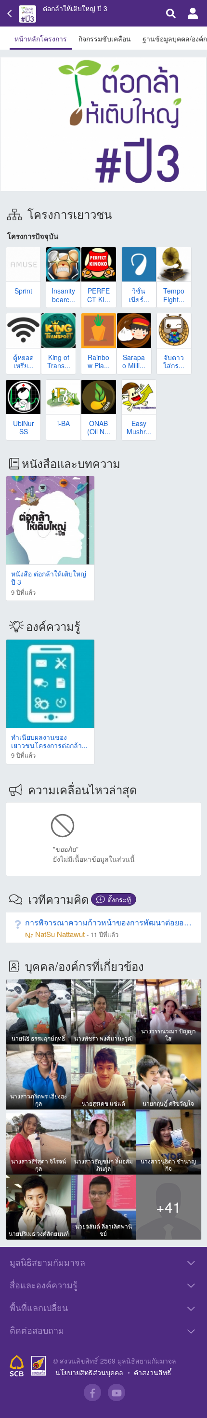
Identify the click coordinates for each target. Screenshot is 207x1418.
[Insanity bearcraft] (63, 264)
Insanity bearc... (63, 295)
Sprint (23, 290)
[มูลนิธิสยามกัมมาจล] (38, 1366)
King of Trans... (58, 361)
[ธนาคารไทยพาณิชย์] (17, 1366)
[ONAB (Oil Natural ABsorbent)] (98, 397)
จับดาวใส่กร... (173, 361)
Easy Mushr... (139, 427)
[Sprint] (23, 264)
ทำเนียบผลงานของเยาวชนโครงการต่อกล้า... (49, 741)
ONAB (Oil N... (98, 427)
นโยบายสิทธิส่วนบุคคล (89, 1372)
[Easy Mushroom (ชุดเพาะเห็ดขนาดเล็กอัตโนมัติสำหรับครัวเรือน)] (139, 397)
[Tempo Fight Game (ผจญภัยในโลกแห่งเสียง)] (174, 264)
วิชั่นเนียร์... (139, 295)
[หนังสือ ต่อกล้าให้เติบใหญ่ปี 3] (50, 520)
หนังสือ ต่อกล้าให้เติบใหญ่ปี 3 (48, 578)
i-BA (63, 423)
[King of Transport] (58, 330)
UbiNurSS (23, 427)
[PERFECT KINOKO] (98, 264)
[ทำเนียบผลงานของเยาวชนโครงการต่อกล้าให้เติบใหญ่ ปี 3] (50, 684)
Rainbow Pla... (99, 361)
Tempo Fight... (173, 295)
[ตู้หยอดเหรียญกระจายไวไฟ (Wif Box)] (23, 330)
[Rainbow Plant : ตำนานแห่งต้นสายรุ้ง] (98, 330)
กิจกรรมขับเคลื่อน (104, 38)
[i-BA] (63, 397)
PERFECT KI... (98, 295)
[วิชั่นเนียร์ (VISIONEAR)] (139, 264)
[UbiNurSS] (23, 397)
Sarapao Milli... (133, 361)
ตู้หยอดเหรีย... (23, 361)
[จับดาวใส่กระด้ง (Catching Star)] (174, 330)
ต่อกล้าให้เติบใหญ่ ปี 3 (75, 8)
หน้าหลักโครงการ (40, 38)
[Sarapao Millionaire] (134, 330)
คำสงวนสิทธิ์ (152, 1372)
